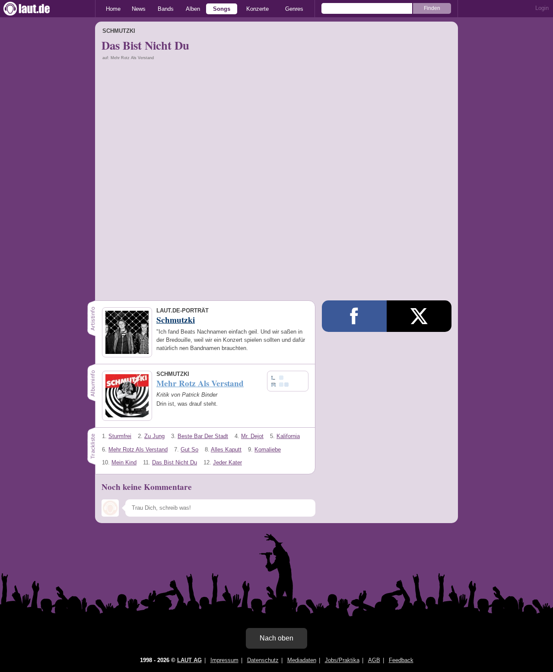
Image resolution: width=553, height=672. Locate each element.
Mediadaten (301, 660)
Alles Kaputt (226, 449)
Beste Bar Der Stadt (203, 436)
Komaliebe (267, 449)
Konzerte (257, 9)
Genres (294, 9)
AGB (374, 660)
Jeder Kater (227, 462)
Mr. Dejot (252, 436)
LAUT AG (189, 660)
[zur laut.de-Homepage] (34, 8)
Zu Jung (154, 436)
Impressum (224, 660)
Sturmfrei (119, 436)
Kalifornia (288, 436)
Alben (193, 9)
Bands (166, 9)
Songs (221, 9)
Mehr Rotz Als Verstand (138, 449)
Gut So (189, 449)
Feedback (401, 660)
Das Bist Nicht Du (174, 462)
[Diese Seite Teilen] (354, 316)
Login (542, 8)
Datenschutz (263, 660)
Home (113, 9)
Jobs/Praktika (342, 660)
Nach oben (276, 638)
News (139, 9)
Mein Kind (124, 462)
